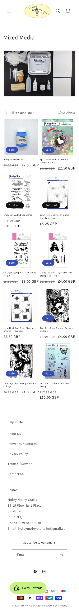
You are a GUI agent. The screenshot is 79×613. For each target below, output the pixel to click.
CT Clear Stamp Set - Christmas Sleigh (19, 274)
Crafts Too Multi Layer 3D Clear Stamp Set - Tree (56, 274)
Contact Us (16, 474)
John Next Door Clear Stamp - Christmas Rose (55, 216)
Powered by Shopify (55, 605)
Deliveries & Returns (22, 444)
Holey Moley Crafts (32, 605)
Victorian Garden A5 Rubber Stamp (54, 385)
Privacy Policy (18, 454)
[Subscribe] (62, 554)
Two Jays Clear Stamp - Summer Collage (20, 385)
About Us (14, 434)
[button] (9, 11)
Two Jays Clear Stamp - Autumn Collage (56, 329)
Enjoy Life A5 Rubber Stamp (18, 214)
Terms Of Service (20, 464)
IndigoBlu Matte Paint (14, 159)
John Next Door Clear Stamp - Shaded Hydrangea (18, 329)
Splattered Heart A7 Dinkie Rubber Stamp (54, 161)
